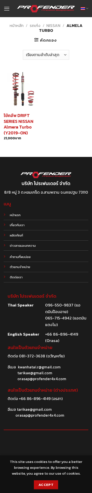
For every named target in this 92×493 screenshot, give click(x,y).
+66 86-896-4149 (35, 398)
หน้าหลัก (17, 26)
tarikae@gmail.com (34, 373)
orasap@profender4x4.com (41, 379)
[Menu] (7, 8)
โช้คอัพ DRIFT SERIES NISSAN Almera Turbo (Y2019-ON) (18, 124)
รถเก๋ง (35, 26)
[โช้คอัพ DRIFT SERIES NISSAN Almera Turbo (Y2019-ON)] (24, 89)
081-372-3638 (32, 356)
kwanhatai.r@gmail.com (39, 367)
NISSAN (53, 26)
